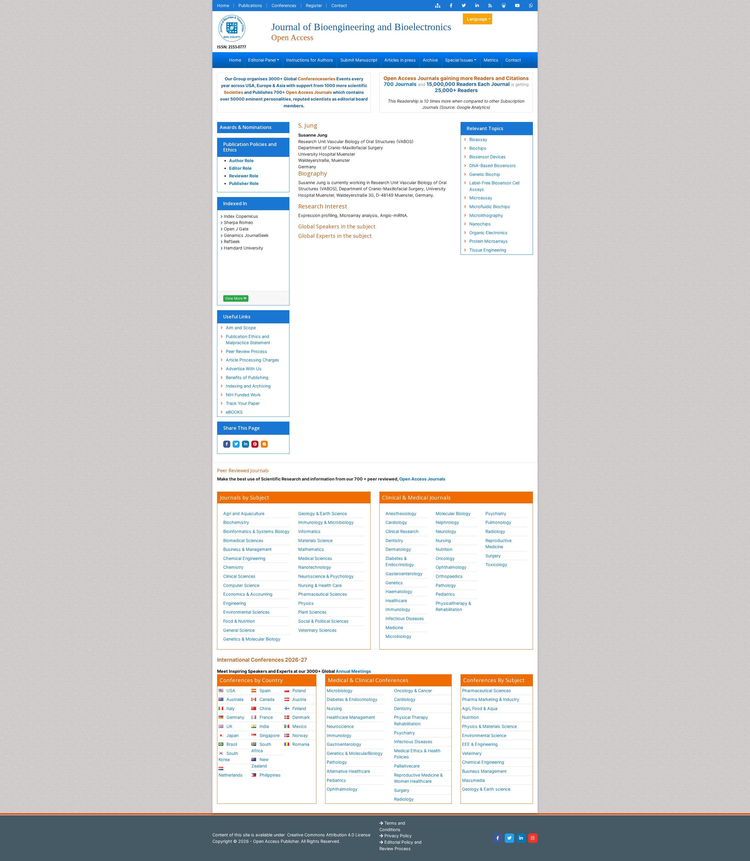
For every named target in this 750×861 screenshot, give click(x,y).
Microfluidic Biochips (489, 206)
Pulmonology (498, 522)
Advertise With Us (244, 368)
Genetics (394, 582)
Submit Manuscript (358, 59)
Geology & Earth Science (322, 513)
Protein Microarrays (488, 241)
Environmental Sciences (246, 611)
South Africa (261, 747)
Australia (234, 699)
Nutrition (444, 549)
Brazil (231, 744)
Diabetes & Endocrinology (400, 561)
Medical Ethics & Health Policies (417, 754)
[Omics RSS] (490, 5)
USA (230, 690)
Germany (234, 717)
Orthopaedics (449, 576)
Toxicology (496, 564)
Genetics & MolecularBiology (355, 753)
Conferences (284, 5)
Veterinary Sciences (317, 630)
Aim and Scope (241, 327)
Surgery (493, 555)
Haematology (399, 591)
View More (234, 298)
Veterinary (472, 753)
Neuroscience (340, 726)
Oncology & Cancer (413, 690)
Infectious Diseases (405, 618)
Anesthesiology (401, 513)
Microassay (480, 197)
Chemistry (233, 567)
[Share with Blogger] (264, 444)
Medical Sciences (315, 558)
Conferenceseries (316, 78)
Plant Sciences (312, 611)
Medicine (394, 627)
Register (314, 5)
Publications (250, 5)
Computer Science (241, 585)
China (264, 708)
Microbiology (398, 636)
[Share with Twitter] (236, 444)
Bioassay (478, 139)
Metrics (491, 59)
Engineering (234, 603)
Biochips (477, 148)
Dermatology (398, 549)
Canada (266, 699)
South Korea (228, 756)
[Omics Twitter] (464, 5)
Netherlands (231, 774)
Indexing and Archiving (248, 385)
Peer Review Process (246, 351)
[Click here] (437, 5)
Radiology (495, 531)
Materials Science (315, 540)
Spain (264, 690)
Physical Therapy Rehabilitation (411, 720)
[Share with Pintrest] (254, 444)
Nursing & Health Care (320, 585)
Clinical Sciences (239, 576)
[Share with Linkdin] (245, 444)
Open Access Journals (309, 92)
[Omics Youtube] (517, 5)
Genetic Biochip (484, 174)
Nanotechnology (314, 567)
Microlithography (486, 215)
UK (228, 726)
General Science (239, 630)
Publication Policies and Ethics (250, 147)
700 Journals (400, 84)
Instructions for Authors (309, 59)
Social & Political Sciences (323, 621)
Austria (298, 699)
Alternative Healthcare (348, 771)
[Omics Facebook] (451, 5)
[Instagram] (533, 838)
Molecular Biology (453, 513)
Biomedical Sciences (243, 540)
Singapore (268, 735)
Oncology (445, 558)
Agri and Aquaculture (243, 513)
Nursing (443, 540)
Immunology (398, 609)
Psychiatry (495, 513)
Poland (298, 690)
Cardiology (396, 522)
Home (223, 5)
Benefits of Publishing (247, 377)
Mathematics (311, 549)
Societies (233, 92)
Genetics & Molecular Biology (251, 638)
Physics (306, 603)
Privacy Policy (397, 835)
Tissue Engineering (487, 249)
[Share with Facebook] (226, 444)
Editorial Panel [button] (262, 59)
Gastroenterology (344, 744)
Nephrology (447, 522)
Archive (430, 59)
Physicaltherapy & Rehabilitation (453, 606)
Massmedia (473, 780)
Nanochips (480, 223)
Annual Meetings (353, 671)
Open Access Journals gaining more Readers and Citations (456, 78)
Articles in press (400, 59)
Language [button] (477, 18)
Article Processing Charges (252, 359)
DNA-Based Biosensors (492, 165)
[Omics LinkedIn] (477, 5)
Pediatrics (445, 594)
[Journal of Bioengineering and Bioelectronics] (231, 27)
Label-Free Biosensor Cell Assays (494, 186)
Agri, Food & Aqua (479, 708)
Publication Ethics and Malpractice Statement (248, 339)
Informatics (309, 531)
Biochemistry (236, 522)
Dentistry (394, 540)
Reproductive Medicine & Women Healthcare (418, 778)
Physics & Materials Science (489, 726)
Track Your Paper (243, 403)
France (265, 717)
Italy (230, 708)
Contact (339, 5)
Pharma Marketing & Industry (490, 699)
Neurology (446, 531)
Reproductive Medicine (498, 543)
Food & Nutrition (239, 621)
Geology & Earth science (486, 789)
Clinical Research (402, 531)
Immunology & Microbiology (326, 522)
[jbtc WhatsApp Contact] (531, 5)
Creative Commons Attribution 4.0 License (328, 834)
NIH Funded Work (243, 394)
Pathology (446, 585)
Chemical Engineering (244, 558)
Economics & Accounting (247, 594)
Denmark (300, 717)
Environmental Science (484, 735)
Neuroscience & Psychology (326, 576)
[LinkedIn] (521, 838)
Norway (299, 735)
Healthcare (396, 600)
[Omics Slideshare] (503, 5)
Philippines (269, 774)
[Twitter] (509, 838)
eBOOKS (234, 412)
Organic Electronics (488, 232)
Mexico (299, 726)
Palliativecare (407, 765)
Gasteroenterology (404, 573)
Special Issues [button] (459, 59)
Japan (231, 735)
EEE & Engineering (480, 744)
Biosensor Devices (487, 156)
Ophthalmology (451, 567)
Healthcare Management (351, 717)
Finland (298, 708)
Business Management (484, 771)
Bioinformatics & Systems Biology (256, 531)
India (263, 726)
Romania (300, 744)
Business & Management (247, 549)
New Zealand (259, 762)
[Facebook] (497, 838)
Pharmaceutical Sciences (322, 594)
